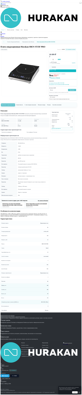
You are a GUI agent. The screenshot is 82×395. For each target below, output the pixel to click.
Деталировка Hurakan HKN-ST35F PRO (56, 83)
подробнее (73, 62)
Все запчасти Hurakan (43, 200)
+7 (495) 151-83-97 (5, 366)
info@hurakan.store (5, 370)
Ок (74, 392)
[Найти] (80, 3)
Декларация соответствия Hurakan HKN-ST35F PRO (59, 84)
